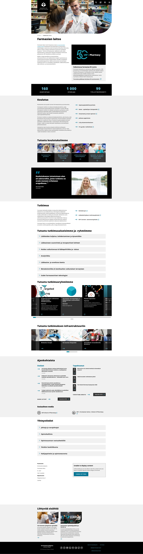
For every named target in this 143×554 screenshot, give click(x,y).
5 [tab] (45, 317)
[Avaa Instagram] (64, 547)
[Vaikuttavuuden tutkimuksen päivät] (74, 381)
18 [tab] (80, 317)
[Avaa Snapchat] (73, 547)
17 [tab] (77, 317)
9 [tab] (56, 317)
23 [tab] (93, 317)
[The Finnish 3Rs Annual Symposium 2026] (74, 389)
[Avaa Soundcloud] (76, 547)
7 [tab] (50, 317)
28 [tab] (106, 317)
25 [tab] (98, 317)
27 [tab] (104, 317)
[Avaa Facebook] (61, 547)
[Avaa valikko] (109, 2)
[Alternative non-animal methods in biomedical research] (74, 373)
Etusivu (39, 35)
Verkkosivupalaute (95, 551)
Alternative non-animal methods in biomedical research (89, 369)
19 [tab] (82, 317)
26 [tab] (101, 317)
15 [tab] (72, 317)
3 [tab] (39, 317)
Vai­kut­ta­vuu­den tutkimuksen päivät (86, 376)
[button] (71, 236)
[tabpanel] (50, 300)
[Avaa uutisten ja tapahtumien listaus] (100, 2)
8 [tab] (53, 317)
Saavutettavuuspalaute (92, 544)
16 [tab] (74, 317)
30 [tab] (72, 319)
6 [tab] (47, 317)
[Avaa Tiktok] (79, 547)
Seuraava (109, 300)
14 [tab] (69, 317)
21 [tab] (88, 317)
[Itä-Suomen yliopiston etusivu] (43, 6)
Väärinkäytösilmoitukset (96, 547)
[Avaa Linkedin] (70, 547)
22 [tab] (90, 317)
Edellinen (33, 300)
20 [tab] (85, 317)
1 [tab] (34, 317)
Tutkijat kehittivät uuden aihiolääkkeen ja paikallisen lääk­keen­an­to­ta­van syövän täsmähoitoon (55, 391)
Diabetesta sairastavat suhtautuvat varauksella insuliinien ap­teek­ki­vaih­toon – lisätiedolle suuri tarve (55, 376)
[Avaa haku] (96, 2)
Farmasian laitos (47, 35)
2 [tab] (37, 317)
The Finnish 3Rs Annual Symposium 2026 (87, 384)
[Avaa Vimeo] (81, 547)
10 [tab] (58, 317)
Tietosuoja (102, 544)
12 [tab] (64, 317)
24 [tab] (96, 317)
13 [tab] (66, 317)
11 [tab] (61, 317)
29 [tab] (109, 317)
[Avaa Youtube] (67, 547)
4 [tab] (42, 317)
